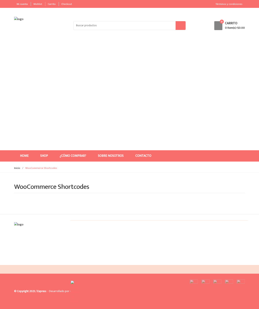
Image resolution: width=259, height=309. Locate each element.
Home (24, 156)
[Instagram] (27, 262)
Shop (44, 156)
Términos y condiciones (228, 4)
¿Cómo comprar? (73, 156)
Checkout (66, 4)
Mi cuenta (22, 4)
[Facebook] (18, 262)
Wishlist (37, 4)
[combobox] (125, 25)
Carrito (52, 4)
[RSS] (35, 262)
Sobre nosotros (111, 156)
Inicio (17, 168)
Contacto (143, 156)
